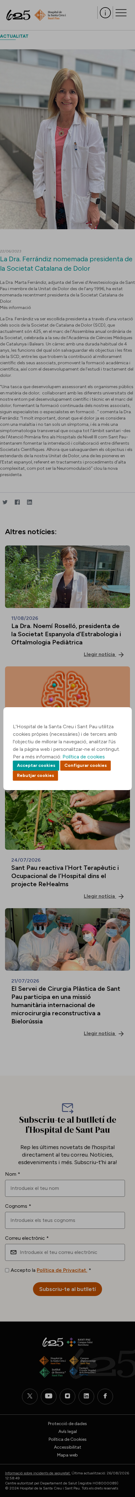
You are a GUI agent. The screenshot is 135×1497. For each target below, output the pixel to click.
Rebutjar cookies (35, 775)
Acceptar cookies (36, 765)
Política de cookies (83, 757)
